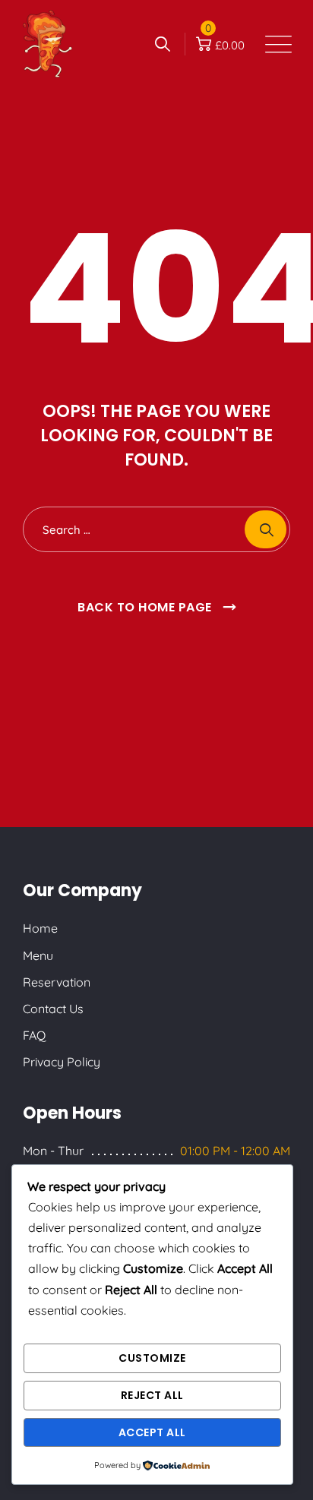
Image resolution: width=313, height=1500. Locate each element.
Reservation (56, 982)
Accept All (152, 1432)
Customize (152, 1358)
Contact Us (53, 1008)
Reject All (152, 1395)
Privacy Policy (61, 1061)
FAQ (34, 1035)
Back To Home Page (144, 607)
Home (40, 928)
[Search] (162, 43)
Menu (38, 955)
